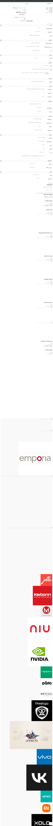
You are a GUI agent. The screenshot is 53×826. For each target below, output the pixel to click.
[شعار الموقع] (26, 3)
